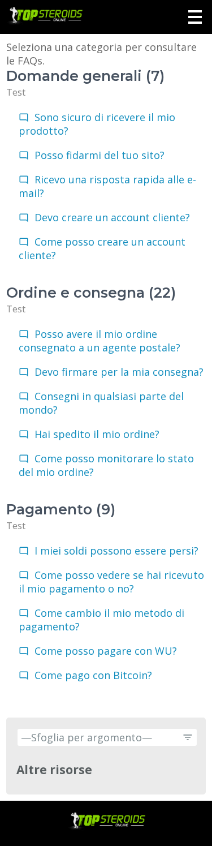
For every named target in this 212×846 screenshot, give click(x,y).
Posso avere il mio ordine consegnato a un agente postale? (99, 340)
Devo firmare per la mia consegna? (119, 372)
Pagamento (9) (60, 509)
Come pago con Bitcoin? (93, 675)
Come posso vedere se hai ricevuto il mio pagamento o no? (111, 581)
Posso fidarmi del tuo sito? (99, 155)
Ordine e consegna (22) (91, 292)
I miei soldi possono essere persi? (116, 550)
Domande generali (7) (85, 75)
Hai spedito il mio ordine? (96, 434)
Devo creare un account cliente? (112, 217)
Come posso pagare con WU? (105, 651)
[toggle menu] (195, 17)
